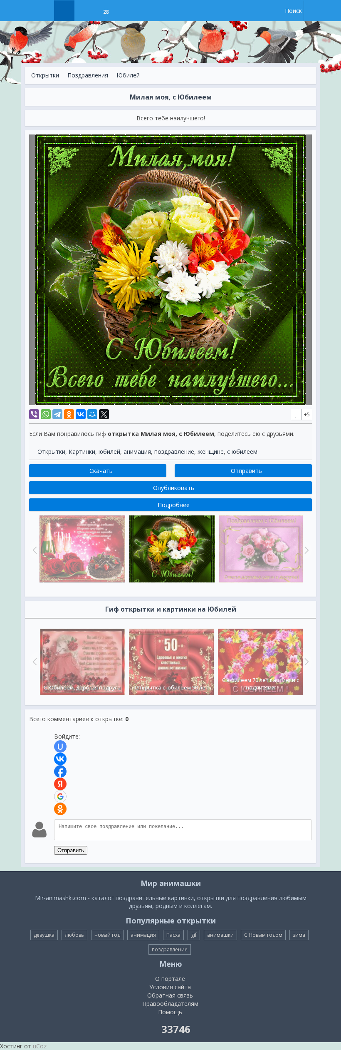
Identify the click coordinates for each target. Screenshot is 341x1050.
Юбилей (128, 75)
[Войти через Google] (60, 796)
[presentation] (33, 661)
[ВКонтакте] (81, 414)
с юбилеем (242, 451)
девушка (44, 934)
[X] (104, 414)
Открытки (45, 75)
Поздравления (87, 75)
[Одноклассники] (69, 414)
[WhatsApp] (46, 414)
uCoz (40, 1046)
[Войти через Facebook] (60, 771)
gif (194, 934)
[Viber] (34, 414)
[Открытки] (64, 10)
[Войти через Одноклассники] (60, 809)
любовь (74, 934)
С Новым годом (263, 934)
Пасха (173, 934)
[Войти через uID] (60, 746)
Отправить (70, 850)
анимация (137, 451)
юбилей (109, 451)
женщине (211, 451)
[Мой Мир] (92, 414)
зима (299, 934)
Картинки (82, 451)
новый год (107, 934)
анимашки (220, 934)
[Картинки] (85, 10)
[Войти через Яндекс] (60, 784)
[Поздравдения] (126, 10)
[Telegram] (57, 414)
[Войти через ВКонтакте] (60, 759)
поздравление (174, 451)
